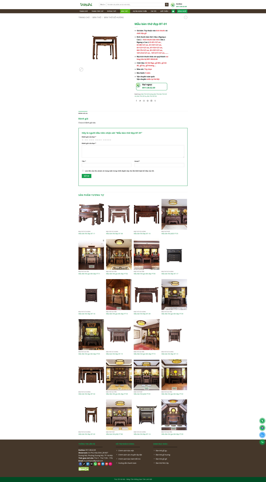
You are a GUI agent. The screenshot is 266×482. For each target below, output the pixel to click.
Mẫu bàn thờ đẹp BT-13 (169, 354)
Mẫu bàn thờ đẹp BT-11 (86, 233)
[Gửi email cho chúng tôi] (91, 464)
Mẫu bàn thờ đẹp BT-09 (142, 314)
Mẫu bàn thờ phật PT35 (169, 233)
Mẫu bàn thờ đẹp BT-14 (142, 434)
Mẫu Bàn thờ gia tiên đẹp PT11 (89, 274)
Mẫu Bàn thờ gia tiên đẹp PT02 (117, 274)
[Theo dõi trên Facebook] (80, 464)
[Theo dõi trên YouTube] (106, 464)
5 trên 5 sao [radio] (106, 140)
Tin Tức (153, 11)
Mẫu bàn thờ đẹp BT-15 (114, 354)
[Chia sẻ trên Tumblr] (155, 100)
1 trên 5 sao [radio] (82, 140)
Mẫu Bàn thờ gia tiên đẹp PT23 (172, 394)
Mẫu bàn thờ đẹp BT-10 (142, 233)
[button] (81, 69)
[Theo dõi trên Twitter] (88, 464)
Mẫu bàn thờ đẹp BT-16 (86, 314)
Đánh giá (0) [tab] (82, 113)
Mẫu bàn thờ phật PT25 (142, 394)
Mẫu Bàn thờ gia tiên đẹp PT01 (89, 354)
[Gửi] (167, 4)
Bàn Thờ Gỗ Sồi (152, 96)
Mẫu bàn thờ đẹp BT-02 (86, 394)
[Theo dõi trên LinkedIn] (103, 464)
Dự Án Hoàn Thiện (140, 11)
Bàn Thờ (124, 11)
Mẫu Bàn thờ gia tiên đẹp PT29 (172, 434)
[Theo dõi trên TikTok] (84, 464)
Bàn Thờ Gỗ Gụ (142, 96)
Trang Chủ (83, 11)
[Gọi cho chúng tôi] (95, 464)
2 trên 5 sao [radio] (86, 140)
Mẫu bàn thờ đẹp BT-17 (169, 274)
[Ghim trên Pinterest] (147, 100)
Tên (84, 161)
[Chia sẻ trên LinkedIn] (151, 100)
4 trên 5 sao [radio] (98, 140)
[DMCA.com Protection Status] (83, 469)
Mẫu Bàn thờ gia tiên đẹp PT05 (144, 274)
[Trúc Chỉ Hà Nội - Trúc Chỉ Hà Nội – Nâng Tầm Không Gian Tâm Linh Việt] (87, 4)
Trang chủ (84, 17)
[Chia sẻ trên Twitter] (140, 100)
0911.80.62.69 (181, 6)
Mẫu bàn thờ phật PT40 (114, 434)
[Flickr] (110, 464)
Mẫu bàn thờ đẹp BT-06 (114, 233)
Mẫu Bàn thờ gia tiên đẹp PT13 (117, 314)
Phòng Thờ (111, 11)
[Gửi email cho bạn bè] (144, 100)
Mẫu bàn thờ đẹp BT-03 (86, 434)
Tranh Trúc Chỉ (97, 11)
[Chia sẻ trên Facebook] (136, 100)
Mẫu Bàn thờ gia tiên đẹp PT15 (144, 354)
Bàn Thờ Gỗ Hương (114, 17)
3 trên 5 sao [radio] (91, 140)
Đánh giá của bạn (89, 137)
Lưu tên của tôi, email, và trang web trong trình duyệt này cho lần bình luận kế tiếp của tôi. (119, 171)
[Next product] (185, 17)
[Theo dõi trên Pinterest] (99, 464)
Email (137, 161)
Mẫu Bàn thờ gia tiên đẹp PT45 (117, 394)
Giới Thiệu (164, 11)
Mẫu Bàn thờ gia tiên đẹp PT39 (172, 314)
